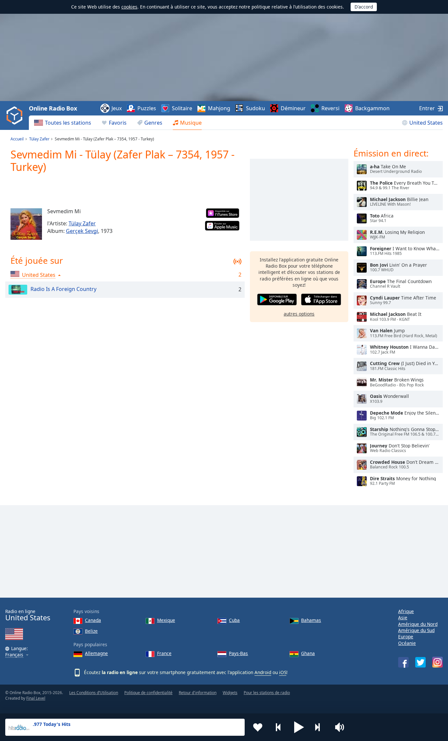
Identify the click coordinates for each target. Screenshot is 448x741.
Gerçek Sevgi (82, 231)
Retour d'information (197, 692)
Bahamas (311, 620)
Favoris (118, 122)
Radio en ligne (27, 615)
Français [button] (14, 655)
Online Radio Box (53, 108)
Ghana (308, 653)
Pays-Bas (238, 653)
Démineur (293, 108)
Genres (153, 122)
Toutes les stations (68, 122)
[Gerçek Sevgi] (26, 224)
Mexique (166, 620)
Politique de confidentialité (148, 692)
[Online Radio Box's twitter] (420, 662)
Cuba (234, 620)
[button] (299, 727)
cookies (129, 7)
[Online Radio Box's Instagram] (437, 662)
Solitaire (182, 108)
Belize (91, 631)
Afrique (406, 611)
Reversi (330, 108)
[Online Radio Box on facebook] (403, 662)
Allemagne (96, 653)
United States (426, 122)
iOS (282, 672)
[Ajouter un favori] (258, 727)
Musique (191, 122)
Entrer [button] (427, 108)
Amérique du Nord (418, 624)
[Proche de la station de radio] (320, 727)
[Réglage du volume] (340, 727)
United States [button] (38, 274)
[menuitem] (62, 122)
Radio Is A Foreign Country (63, 289)
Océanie (407, 643)
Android (263, 672)
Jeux (117, 108)
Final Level (35, 698)
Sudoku (255, 108)
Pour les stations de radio (267, 692)
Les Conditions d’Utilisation (93, 692)
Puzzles (146, 108)
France (164, 653)
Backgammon (372, 108)
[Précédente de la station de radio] (278, 727)
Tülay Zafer (82, 223)
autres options (299, 314)
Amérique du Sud (416, 630)
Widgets (230, 692)
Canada (93, 620)
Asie (402, 617)
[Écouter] (362, 169)
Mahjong (219, 108)
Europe (405, 636)
